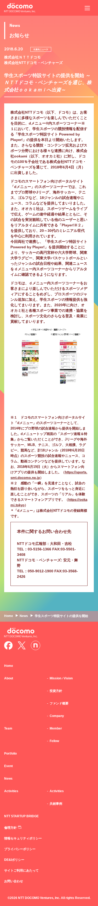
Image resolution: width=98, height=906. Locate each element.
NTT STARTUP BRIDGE (21, 816)
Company (57, 716)
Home (8, 666)
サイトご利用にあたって (21, 870)
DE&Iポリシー (14, 860)
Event (8, 766)
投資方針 (56, 691)
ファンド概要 (59, 703)
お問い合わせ (13, 881)
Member (56, 728)
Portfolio (10, 753)
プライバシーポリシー (20, 849)
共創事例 (56, 803)
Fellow (54, 741)
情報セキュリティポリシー (23, 838)
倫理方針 (10, 827)
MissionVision (61, 678)
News (8, 778)
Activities (57, 791)
